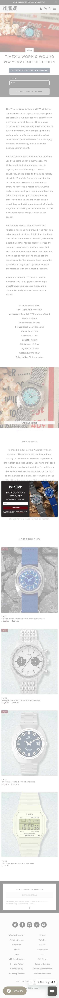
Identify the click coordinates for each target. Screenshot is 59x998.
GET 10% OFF (15, 508)
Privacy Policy (20, 512)
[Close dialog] (55, 483)
